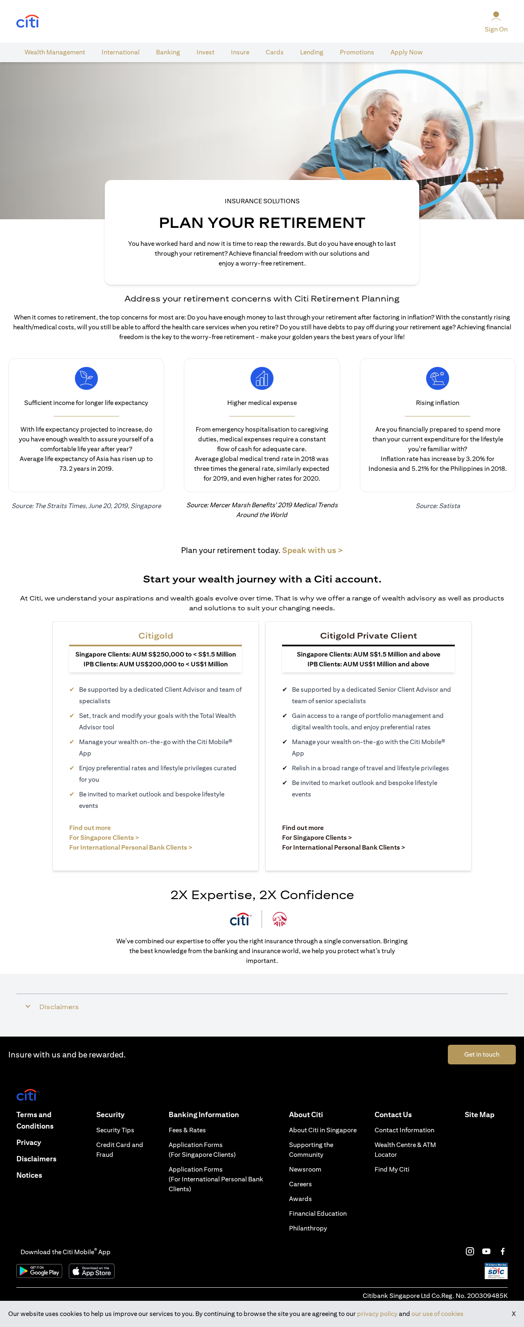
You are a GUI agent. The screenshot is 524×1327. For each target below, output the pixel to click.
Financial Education (318, 1213)
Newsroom (305, 1169)
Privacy (28, 1142)
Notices (29, 1175)
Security (110, 1114)
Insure (240, 52)
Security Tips (115, 1130)
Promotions (357, 52)
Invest (205, 52)
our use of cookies (437, 1314)
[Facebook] (503, 1251)
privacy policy (377, 1314)
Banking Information (204, 1114)
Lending (311, 52)
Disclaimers (36, 1158)
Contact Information (404, 1130)
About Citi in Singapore (323, 1130)
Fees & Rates (187, 1130)
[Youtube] (486, 1251)
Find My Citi (392, 1169)
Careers (300, 1184)
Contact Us (393, 1114)
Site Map (480, 1114)
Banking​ (168, 52)
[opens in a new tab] (27, 21)
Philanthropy (308, 1228)
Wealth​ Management (55, 52)
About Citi (306, 1114)
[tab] (54, 52)
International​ (121, 52)
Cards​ (275, 52)
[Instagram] (470, 1251)
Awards (300, 1199)
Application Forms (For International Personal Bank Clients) (216, 1179)
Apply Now (407, 52)
